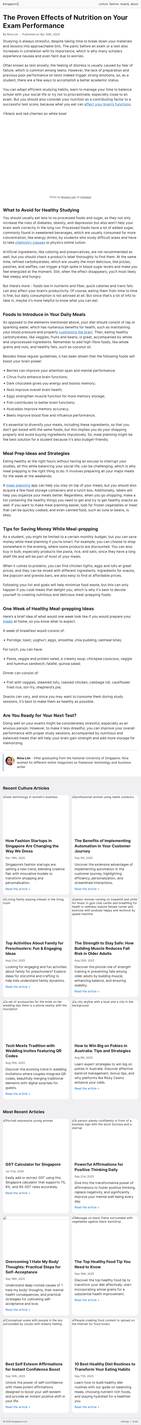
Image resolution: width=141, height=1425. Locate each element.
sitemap (125, 1421)
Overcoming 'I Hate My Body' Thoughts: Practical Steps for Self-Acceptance (33, 1266)
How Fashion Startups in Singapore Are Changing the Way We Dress (32, 845)
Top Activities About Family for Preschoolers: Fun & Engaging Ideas (35, 948)
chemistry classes (30, 242)
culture (103, 4)
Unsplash (85, 197)
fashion (114, 4)
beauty (124, 4)
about (134, 4)
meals (8, 621)
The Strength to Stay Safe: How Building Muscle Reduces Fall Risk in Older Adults (104, 948)
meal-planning (18, 485)
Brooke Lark (68, 197)
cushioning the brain (76, 332)
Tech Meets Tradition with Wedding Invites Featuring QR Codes (34, 1050)
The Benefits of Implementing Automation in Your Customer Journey (103, 845)
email (135, 1421)
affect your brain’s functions (107, 104)
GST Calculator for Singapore (33, 1164)
